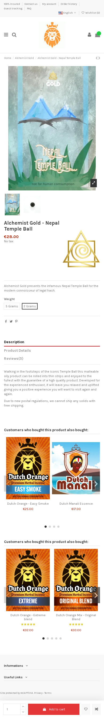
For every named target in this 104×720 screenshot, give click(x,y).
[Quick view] (34, 498)
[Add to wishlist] (85, 709)
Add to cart (57, 709)
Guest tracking (13, 8)
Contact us (31, 4)
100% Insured (12, 4)
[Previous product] (97, 58)
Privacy (38, 692)
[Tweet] (11, 321)
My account (49, 4)
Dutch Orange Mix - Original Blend (76, 617)
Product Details (17, 350)
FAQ (29, 8)
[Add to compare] (96, 709)
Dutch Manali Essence (76, 503)
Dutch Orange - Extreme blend (28, 617)
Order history (69, 4)
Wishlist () (92, 12)
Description (14, 342)
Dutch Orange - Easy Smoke (28, 503)
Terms (47, 692)
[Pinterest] (16, 321)
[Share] (6, 321)
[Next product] (99, 58)
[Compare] (28, 498)
